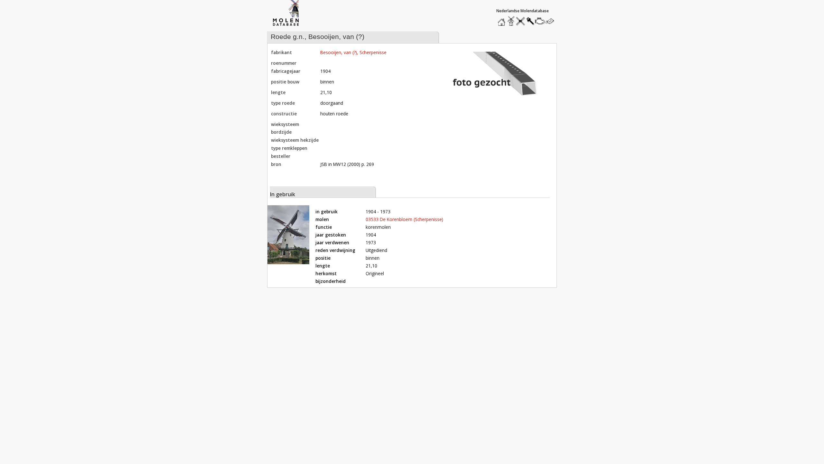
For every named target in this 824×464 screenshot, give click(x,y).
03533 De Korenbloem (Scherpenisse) (404, 219)
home (502, 19)
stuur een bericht (551, 21)
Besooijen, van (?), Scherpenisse (353, 52)
